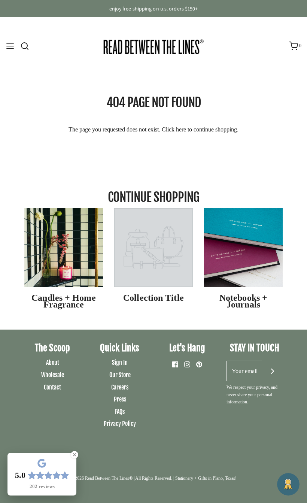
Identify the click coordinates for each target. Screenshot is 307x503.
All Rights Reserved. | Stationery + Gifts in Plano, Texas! (186, 478)
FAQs (120, 411)
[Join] (272, 371)
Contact (52, 387)
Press (120, 399)
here (181, 129)
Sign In (120, 362)
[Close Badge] (74, 454)
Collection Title (153, 298)
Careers (119, 387)
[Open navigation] (10, 46)
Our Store (120, 375)
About (52, 362)
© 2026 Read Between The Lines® (101, 478)
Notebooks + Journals (243, 301)
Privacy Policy (120, 423)
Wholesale (52, 375)
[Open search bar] (27, 46)
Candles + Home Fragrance (63, 301)
